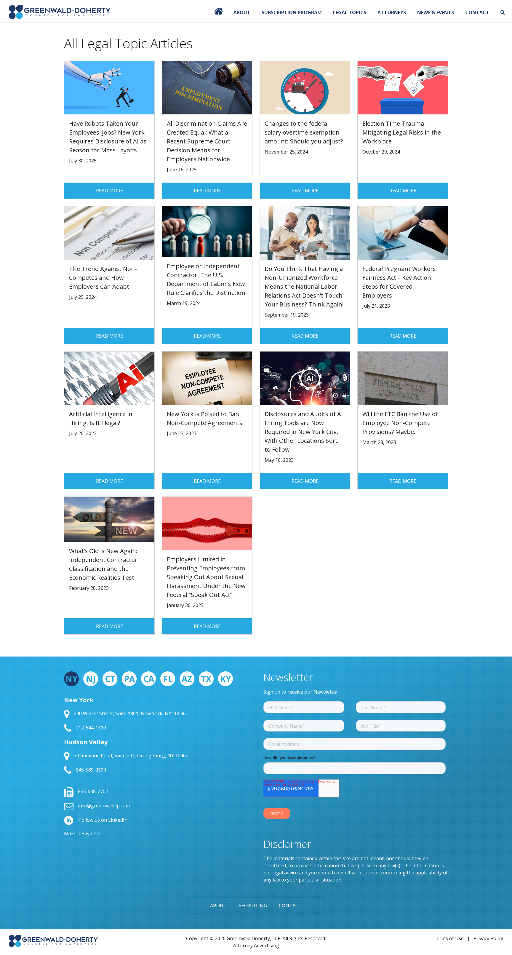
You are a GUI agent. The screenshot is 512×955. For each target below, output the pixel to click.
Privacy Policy (488, 938)
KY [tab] (225, 678)
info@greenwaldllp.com (104, 805)
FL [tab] (167, 678)
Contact (477, 12)
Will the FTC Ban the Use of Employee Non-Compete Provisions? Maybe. (400, 423)
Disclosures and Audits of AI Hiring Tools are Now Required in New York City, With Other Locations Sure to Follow (304, 431)
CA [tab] (148, 678)
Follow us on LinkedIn (102, 820)
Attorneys (391, 12)
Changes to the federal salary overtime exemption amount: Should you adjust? (304, 132)
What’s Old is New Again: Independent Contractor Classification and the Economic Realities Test (103, 564)
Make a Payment (82, 833)
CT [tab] (110, 678)
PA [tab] (129, 678)
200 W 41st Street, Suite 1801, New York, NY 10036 (130, 713)
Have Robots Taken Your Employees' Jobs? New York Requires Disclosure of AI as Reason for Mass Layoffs (107, 136)
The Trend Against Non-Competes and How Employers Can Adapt (103, 277)
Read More (109, 190)
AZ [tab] (187, 678)
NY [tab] (71, 678)
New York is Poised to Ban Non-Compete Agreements (204, 418)
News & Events (435, 12)
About (241, 12)
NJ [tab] (91, 678)
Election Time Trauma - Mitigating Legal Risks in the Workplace (401, 132)
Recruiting (253, 905)
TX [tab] (206, 678)
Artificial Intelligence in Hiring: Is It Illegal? (100, 418)
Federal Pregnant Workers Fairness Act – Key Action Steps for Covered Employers (399, 282)
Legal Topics (349, 12)
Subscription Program (292, 12)
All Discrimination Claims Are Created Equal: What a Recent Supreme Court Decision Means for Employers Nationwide (207, 141)
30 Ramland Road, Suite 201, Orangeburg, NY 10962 (131, 755)
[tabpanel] (156, 735)
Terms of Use (448, 938)
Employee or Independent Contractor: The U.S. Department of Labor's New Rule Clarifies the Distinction (206, 279)
